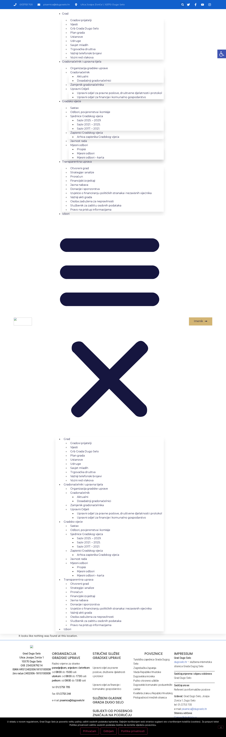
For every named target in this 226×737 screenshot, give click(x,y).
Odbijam (108, 731)
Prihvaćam (89, 731)
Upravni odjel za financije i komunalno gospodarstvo (111, 97)
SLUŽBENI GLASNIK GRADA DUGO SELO (108, 700)
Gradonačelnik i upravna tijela (81, 61)
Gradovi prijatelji (80, 20)
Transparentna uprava (77, 161)
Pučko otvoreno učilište (146, 680)
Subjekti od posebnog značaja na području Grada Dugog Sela (112, 715)
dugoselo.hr (180, 662)
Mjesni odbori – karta (90, 157)
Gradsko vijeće (71, 101)
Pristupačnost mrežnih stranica (150, 697)
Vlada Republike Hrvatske (147, 672)
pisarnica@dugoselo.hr (194, 709)
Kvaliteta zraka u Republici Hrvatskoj (152, 693)
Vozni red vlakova (81, 57)
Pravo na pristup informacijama (90, 209)
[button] (182, 4)
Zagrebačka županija (144, 668)
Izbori (65, 213)
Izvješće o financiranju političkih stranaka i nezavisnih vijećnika (111, 193)
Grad (65, 13)
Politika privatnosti (133, 731)
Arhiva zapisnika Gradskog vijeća (98, 136)
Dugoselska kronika (144, 676)
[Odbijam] (221, 727)
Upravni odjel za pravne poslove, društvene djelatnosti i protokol (109, 672)
